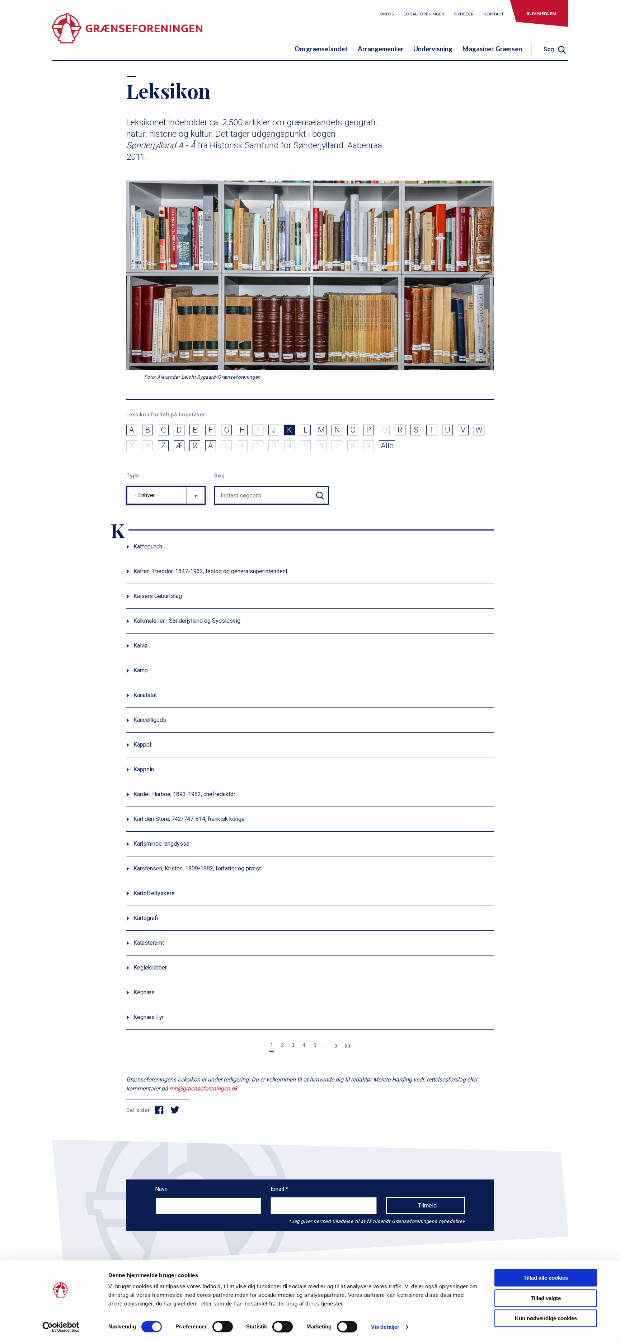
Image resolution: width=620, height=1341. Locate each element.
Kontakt (494, 14)
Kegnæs (144, 992)
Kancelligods (149, 719)
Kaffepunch (147, 546)
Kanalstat (145, 695)
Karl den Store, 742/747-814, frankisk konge (189, 819)
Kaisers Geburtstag (157, 596)
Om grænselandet (321, 49)
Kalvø (140, 645)
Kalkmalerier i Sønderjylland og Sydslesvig (186, 620)
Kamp (140, 670)
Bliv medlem (541, 13)
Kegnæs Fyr (148, 1017)
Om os (387, 14)
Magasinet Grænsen (492, 49)
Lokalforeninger (424, 14)
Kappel (142, 744)
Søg (219, 475)
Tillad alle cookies (545, 1278)
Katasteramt (148, 942)
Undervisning (432, 49)
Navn (161, 1189)
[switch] (222, 1326)
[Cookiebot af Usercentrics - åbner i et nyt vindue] (60, 1327)
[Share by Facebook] (159, 1110)
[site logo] (127, 34)
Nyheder (464, 14)
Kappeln (143, 769)
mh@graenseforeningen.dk (203, 1088)
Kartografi (145, 918)
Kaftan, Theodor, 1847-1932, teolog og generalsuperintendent (210, 571)
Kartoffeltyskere (154, 893)
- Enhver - (147, 495)
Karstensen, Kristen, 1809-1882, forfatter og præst (197, 868)
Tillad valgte (546, 1298)
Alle (387, 445)
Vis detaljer (385, 1327)
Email (278, 1189)
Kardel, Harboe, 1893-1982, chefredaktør (184, 794)
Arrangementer (380, 49)
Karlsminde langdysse (161, 843)
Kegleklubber (150, 967)
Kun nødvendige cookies (546, 1318)
